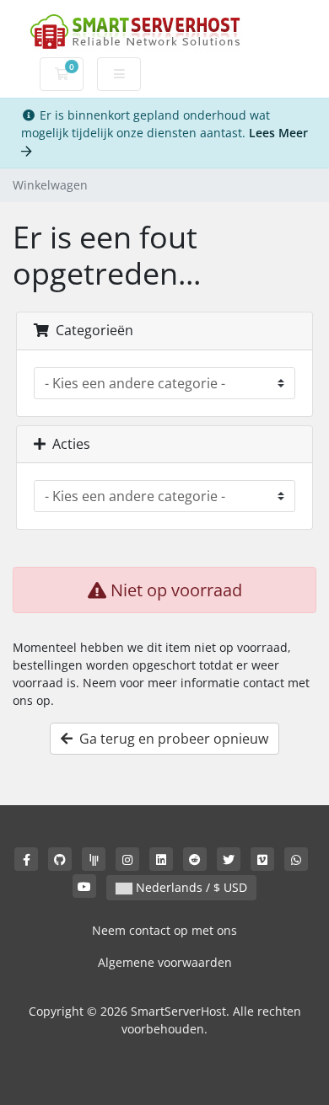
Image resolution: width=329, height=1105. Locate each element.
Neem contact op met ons (164, 930)
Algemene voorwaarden (165, 962)
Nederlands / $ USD (189, 887)
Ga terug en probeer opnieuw (170, 738)
